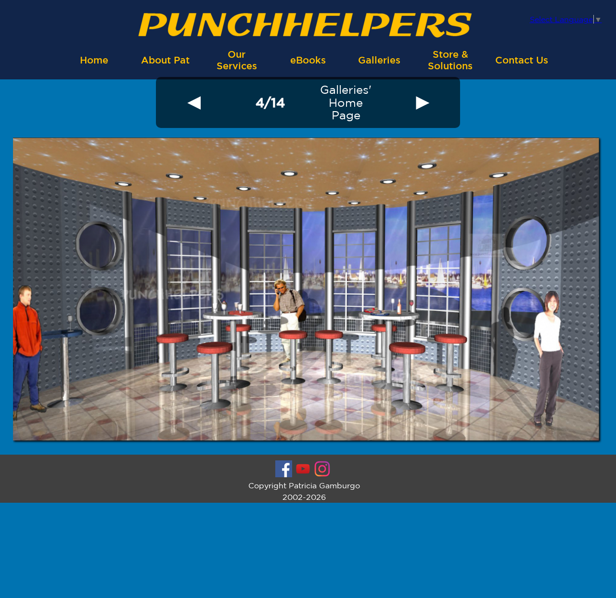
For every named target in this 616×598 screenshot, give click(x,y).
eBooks (308, 59)
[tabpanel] (270, 102)
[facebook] (283, 468)
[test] (194, 102)
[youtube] (303, 468)
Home (94, 59)
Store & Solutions (450, 60)
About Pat (165, 59)
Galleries (379, 59)
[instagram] (322, 468)
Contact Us (521, 59)
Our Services (237, 60)
